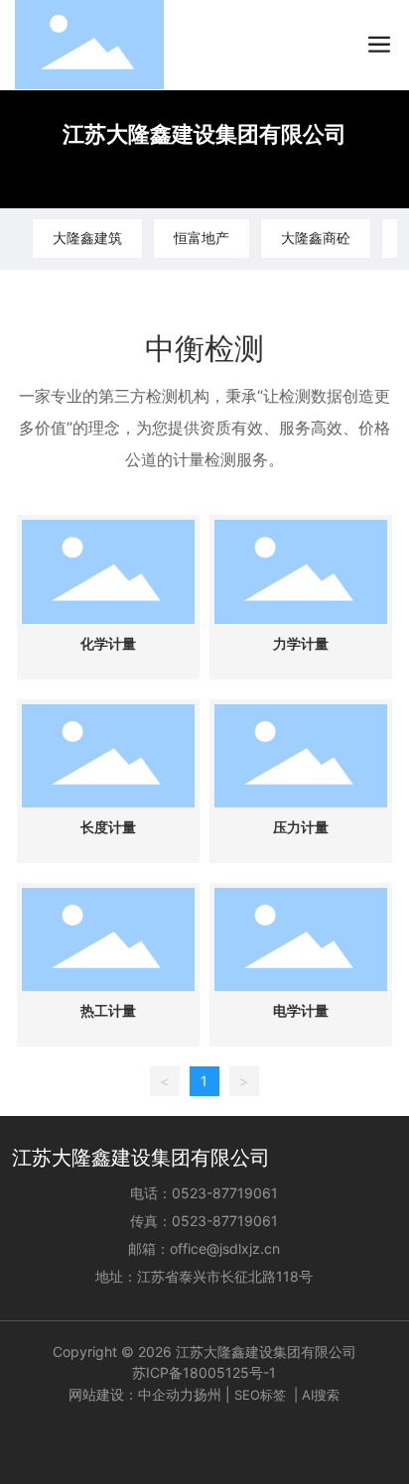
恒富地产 (201, 237)
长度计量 (108, 827)
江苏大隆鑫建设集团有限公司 (204, 134)
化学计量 (108, 644)
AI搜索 (321, 1395)
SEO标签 (260, 1395)
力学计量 (301, 644)
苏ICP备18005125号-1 (204, 1372)
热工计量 (108, 1011)
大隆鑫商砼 (315, 237)
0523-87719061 (225, 1192)
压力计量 (301, 827)
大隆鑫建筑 (87, 237)
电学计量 (301, 1011)
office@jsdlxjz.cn (225, 1248)
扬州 (207, 1394)
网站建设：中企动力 (131, 1394)
